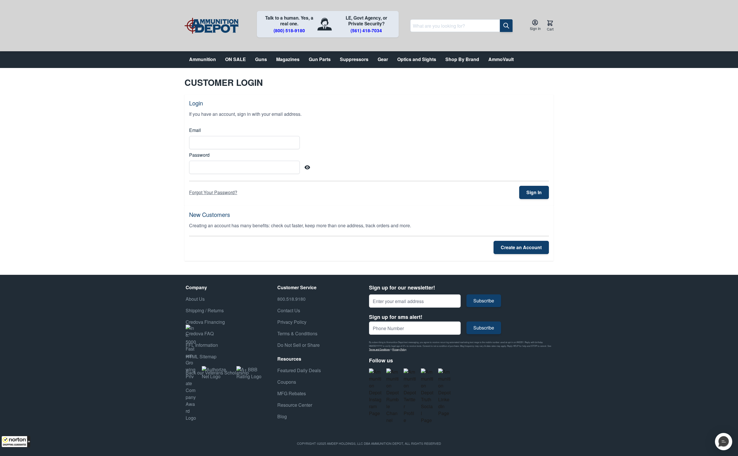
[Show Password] (307, 167)
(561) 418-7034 (366, 30)
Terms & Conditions (297, 333)
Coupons (286, 382)
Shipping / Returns (205, 310)
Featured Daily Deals (299, 370)
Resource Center (294, 405)
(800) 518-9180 (289, 30)
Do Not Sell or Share (298, 345)
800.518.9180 (291, 299)
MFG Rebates (291, 393)
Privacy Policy (399, 349)
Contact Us (288, 310)
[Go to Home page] (211, 26)
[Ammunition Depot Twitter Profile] (410, 396)
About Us (195, 299)
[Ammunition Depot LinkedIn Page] (444, 392)
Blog (282, 416)
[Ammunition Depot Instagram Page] (375, 392)
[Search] (506, 25)
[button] (15, 441)
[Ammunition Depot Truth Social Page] (427, 396)
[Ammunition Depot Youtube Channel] (392, 396)
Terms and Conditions (379, 349)
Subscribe (483, 300)
